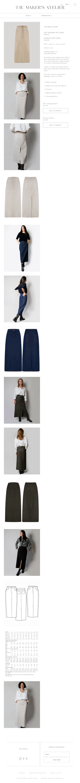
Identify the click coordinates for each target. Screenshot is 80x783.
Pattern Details (51, 82)
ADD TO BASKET (55, 110)
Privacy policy (55, 773)
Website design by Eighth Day (52, 778)
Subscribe (57, 760)
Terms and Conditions (37, 773)
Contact (22, 773)
